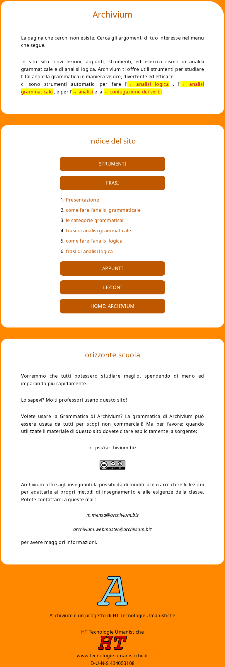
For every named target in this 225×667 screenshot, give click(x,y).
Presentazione (82, 200)
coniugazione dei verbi (136, 91)
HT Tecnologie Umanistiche (144, 615)
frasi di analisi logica (89, 251)
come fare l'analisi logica (94, 241)
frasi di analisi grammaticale (98, 230)
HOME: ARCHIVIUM (113, 306)
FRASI (112, 183)
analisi (86, 91)
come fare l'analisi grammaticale (103, 210)
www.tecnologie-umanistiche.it (112, 655)
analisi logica (152, 84)
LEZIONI (112, 287)
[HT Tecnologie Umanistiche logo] (112, 648)
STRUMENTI (112, 164)
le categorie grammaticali (95, 220)
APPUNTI (112, 268)
